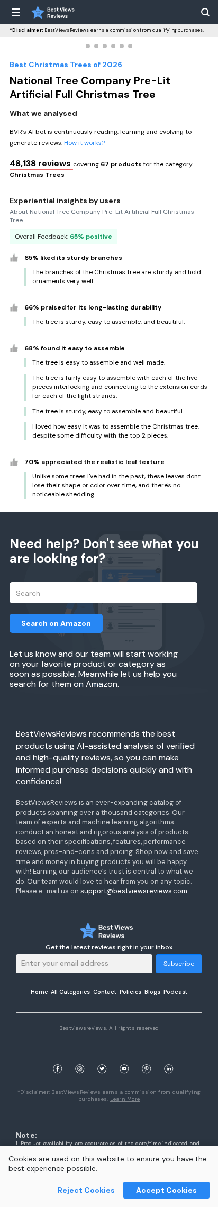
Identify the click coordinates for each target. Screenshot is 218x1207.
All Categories (70, 991)
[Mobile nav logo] (53, 12)
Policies (130, 991)
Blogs (152, 991)
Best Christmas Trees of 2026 (66, 64)
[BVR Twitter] (102, 1056)
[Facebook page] (57, 1056)
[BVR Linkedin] (169, 1056)
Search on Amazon (56, 623)
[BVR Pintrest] (146, 1056)
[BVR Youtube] (124, 1056)
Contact (104, 991)
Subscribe (179, 963)
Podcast (175, 991)
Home (39, 991)
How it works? (84, 143)
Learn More (125, 1098)
